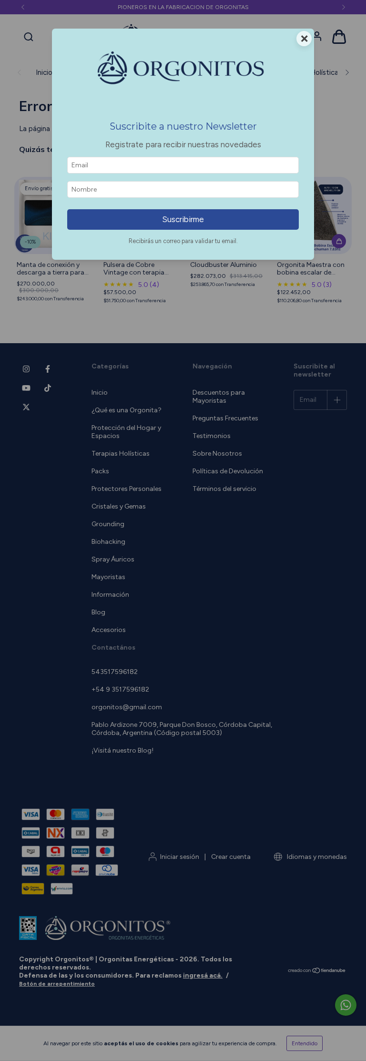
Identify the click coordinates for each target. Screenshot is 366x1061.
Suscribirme (183, 219)
